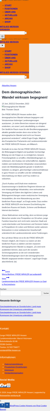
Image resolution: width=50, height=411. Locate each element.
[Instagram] (8, 387)
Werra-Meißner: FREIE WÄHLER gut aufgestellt (21, 273)
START (8, 5)
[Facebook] (2, 387)
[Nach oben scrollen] (2, 405)
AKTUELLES (11, 15)
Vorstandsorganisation (14, 373)
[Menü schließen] (2, 46)
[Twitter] (5, 387)
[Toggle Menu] (2, 37)
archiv (9, 18)
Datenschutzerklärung (14, 364)
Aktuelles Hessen (9, 86)
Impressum (9, 370)
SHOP (8, 22)
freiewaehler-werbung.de (10, 395)
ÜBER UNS (10, 12)
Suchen (3, 289)
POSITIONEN (11, 8)
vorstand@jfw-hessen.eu (10, 350)
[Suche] (26, 33)
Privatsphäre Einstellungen (16, 367)
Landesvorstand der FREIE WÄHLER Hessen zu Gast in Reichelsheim (24, 281)
